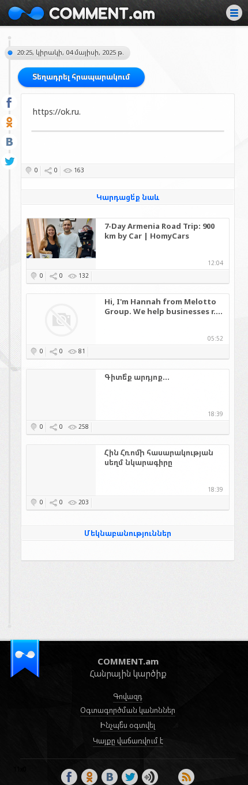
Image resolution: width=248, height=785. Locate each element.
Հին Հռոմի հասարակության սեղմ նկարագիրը (158, 457)
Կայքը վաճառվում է (128, 740)
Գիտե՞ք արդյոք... (137, 377)
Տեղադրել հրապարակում (81, 76)
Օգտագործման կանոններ (127, 710)
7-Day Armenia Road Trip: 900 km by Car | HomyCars (159, 231)
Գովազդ (127, 696)
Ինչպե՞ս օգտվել (127, 725)
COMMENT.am (81, 13)
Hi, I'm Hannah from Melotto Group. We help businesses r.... (163, 306)
